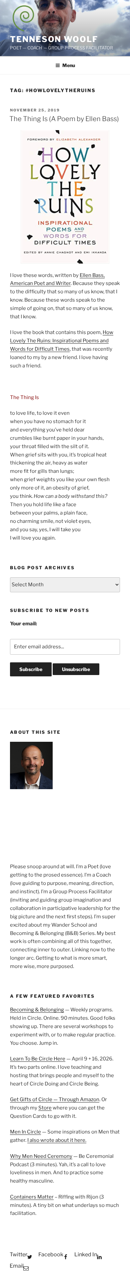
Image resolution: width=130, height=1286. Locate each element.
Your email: (23, 624)
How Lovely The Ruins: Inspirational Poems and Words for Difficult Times (61, 340)
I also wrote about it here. (56, 1140)
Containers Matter (32, 1197)
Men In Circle (25, 1132)
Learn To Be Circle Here (37, 1059)
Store (45, 1108)
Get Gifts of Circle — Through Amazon (54, 1099)
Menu (68, 65)
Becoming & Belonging (37, 1010)
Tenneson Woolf (54, 39)
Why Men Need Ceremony (41, 1156)
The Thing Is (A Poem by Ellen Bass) (64, 119)
